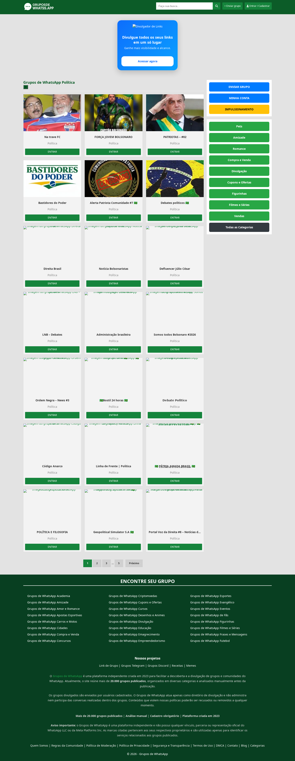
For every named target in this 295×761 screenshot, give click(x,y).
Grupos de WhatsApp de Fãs (209, 615)
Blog (244, 745)
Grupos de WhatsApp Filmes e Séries (215, 628)
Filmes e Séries (239, 205)
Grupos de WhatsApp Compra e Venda (53, 634)
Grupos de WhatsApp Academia (48, 596)
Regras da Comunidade (67, 745)
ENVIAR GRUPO (239, 87)
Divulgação (239, 171)
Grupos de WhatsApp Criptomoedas (133, 596)
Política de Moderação (101, 745)
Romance (239, 149)
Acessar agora (147, 61)
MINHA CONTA (239, 98)
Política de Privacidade (134, 745)
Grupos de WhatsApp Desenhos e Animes (137, 615)
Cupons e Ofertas (239, 182)
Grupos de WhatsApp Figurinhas (212, 621)
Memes (191, 665)
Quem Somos (39, 745)
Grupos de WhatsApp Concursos (49, 641)
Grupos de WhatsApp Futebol (210, 641)
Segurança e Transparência (171, 745)
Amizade (239, 137)
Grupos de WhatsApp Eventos (210, 609)
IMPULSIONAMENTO (239, 109)
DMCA (220, 745)
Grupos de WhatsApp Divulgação (131, 621)
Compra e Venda (239, 160)
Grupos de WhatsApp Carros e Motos (52, 621)
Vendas (239, 216)
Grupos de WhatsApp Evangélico (212, 602)
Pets (239, 126)
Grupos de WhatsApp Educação (130, 628)
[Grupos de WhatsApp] (48, 9)
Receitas (177, 665)
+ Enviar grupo (232, 6)
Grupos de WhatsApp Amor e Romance (53, 609)
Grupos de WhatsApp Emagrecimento (134, 634)
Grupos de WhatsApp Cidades (47, 628)
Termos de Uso (203, 745)
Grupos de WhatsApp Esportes (210, 596)
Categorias (257, 745)
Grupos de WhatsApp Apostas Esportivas (54, 615)
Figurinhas (239, 193)
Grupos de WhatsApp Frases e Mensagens (218, 634)
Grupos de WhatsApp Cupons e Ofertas (135, 602)
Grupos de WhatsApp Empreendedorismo (137, 641)
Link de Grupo (108, 665)
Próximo (134, 563)
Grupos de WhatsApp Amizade (47, 602)
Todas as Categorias (239, 227)
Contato (232, 745)
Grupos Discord (158, 665)
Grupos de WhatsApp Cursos (128, 609)
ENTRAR (52, 151)
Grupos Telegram (132, 665)
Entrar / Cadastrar (259, 6)
